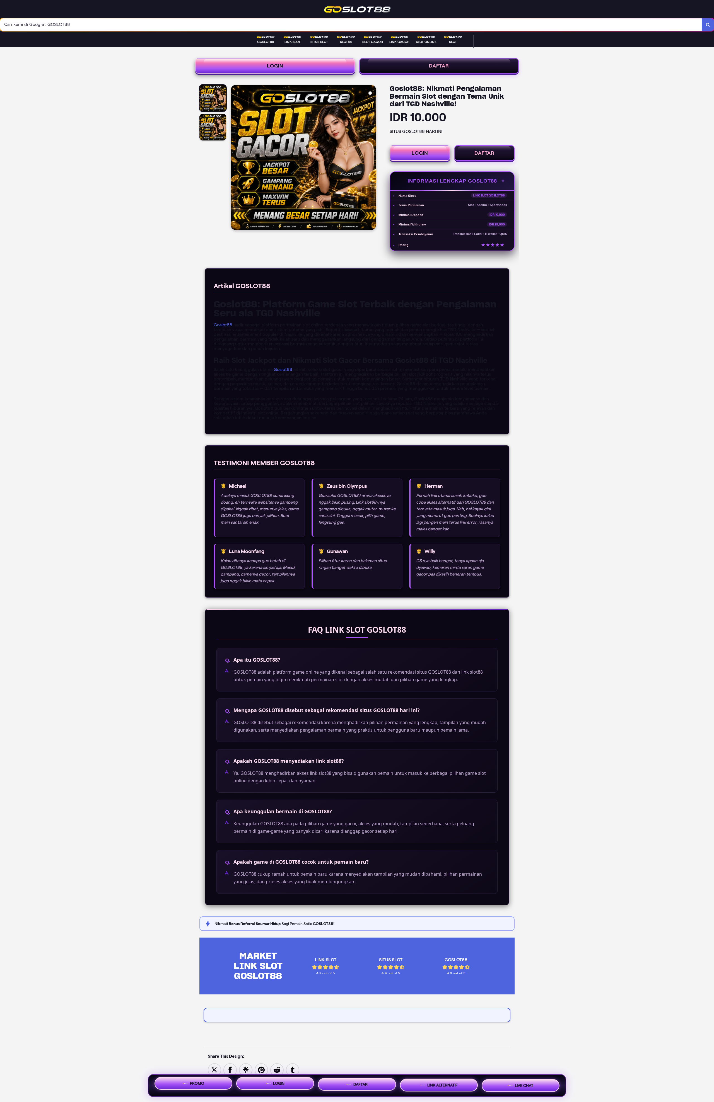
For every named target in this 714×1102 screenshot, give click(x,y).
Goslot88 (223, 324)
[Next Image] (371, 158)
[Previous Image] (235, 158)
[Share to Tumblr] (292, 1069)
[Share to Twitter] (214, 1069)
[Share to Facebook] (230, 1069)
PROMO (197, 1083)
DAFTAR (439, 66)
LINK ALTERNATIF (442, 1085)
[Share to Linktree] (245, 1069)
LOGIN (275, 66)
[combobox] (351, 24)
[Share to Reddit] (277, 1069)
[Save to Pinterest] (261, 1069)
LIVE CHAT (524, 1085)
